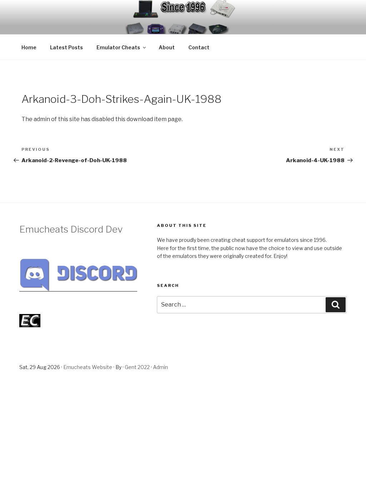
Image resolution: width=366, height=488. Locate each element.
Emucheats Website (87, 367)
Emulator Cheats (118, 47)
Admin (160, 367)
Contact (198, 47)
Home (28, 47)
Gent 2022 (137, 367)
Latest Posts (66, 47)
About (167, 47)
